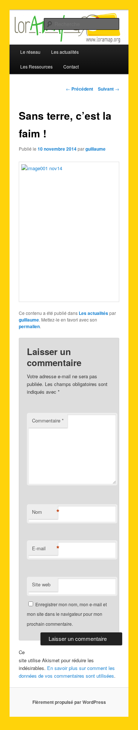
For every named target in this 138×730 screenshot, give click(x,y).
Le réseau (30, 52)
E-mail (45, 548)
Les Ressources (36, 66)
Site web (41, 584)
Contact (71, 66)
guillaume (95, 148)
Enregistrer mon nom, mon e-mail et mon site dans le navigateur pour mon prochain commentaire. (67, 614)
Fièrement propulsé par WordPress (69, 702)
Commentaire (48, 420)
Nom (45, 512)
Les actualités (93, 313)
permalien (29, 326)
